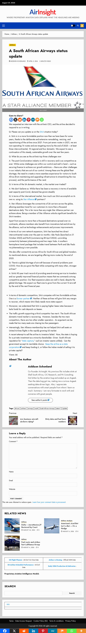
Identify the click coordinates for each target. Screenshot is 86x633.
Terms (11, 621)
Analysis (69, 521)
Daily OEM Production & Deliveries (61, 566)
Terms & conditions (56, 621)
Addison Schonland (18, 61)
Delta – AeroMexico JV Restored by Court (31, 526)
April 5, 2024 (33, 61)
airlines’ (23, 408)
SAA (42, 131)
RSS (8, 604)
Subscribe (82, 25)
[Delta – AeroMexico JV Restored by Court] (12, 525)
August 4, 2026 (68, 531)
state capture (27, 340)
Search (10, 586)
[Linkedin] (24, 120)
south (36, 408)
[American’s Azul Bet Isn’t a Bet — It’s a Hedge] (51, 525)
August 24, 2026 (29, 530)
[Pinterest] (29, 120)
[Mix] (37, 120)
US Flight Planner (15, 560)
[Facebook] (11, 120)
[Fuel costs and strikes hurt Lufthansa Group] (12, 543)
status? (58, 408)
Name (11, 471)
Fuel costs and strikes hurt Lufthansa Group (30, 543)
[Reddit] (20, 120)
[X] (15, 120)
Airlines (12, 45)
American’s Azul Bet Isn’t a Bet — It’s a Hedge (69, 526)
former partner (23, 298)
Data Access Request (23, 621)
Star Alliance (28, 199)
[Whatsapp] (42, 120)
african (17, 408)
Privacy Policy (70, 621)
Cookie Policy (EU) (40, 621)
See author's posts (39, 400)
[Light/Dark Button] (73, 25)
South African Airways (47, 408)
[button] (3, 26)
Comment (13, 441)
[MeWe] (33, 120)
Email (11, 480)
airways (30, 408)
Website (12, 489)
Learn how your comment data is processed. (49, 502)
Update (64, 408)
